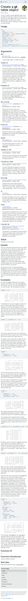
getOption (10, 44)
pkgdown (9, 598)
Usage (3, 570)
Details (3, 577)
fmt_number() (4, 483)
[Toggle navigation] (25, 2)
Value (3, 575)
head (2, 426)
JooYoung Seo (8, 594)
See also (4, 586)
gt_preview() (19, 564)
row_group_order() (18, 375)
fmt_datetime (5, 514)
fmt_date (4, 508)
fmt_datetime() (16, 541)
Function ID (4, 581)
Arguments (4, 573)
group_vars (19, 33)
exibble (10, 282)
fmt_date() (12, 483)
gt (1, 1)
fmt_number (5, 507)
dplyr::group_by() (16, 95)
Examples (4, 579)
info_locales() (11, 218)
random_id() (21, 198)
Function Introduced (7, 584)
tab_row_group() (5, 375)
